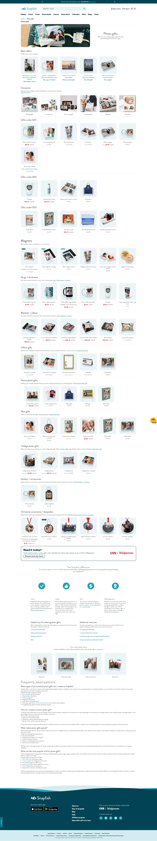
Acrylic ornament (108, 537)
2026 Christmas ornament (88, 537)
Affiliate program (78, 818)
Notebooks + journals (29, 372)
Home (23, 19)
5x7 (36, 169)
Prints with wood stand (69, 436)
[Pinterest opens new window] (111, 817)
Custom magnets (27, 761)
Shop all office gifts (82, 351)
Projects (127, 9)
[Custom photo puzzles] (32, 394)
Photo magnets (108, 142)
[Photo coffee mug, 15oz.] (49, 291)
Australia (97, 833)
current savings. (86, 607)
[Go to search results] (84, 8)
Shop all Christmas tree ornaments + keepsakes (81, 515)
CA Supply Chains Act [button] (75, 835)
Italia (70, 833)
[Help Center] (131, 9)
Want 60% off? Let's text (81, 820)
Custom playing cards (49, 142)
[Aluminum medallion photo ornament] (68, 526)
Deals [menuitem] (96, 14)
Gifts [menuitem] (84, 14)
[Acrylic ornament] (108, 526)
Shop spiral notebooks (88, 77)
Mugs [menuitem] (90, 14)
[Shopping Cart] (134, 9)
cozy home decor (86, 689)
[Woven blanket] (108, 327)
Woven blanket (108, 338)
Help (73, 815)
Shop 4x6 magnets (108, 77)
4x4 (31, 169)
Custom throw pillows (127, 338)
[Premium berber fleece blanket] (88, 327)
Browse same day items (34, 556)
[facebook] (101, 817)
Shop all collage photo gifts (94, 449)
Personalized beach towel (88, 230)
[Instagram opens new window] (106, 817)
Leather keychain (49, 504)
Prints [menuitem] (30, 14)
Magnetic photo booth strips (88, 267)
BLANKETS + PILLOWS (29, 76)
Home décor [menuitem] (65, 14)
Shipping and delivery (36, 636)
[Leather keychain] (49, 493)
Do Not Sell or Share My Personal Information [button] (111, 835)
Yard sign (87, 404)
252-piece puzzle (68, 230)
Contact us (116, 612)
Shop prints (115, 677)
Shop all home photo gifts (80, 383)
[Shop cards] (42, 664)
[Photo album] (108, 425)
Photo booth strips (69, 142)
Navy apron (88, 199)
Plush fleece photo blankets (68, 338)
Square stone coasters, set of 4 (68, 199)
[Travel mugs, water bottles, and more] (127, 291)
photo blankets (29, 764)
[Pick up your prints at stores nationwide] (101, 808)
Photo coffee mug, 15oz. (29, 142)
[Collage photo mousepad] (88, 460)
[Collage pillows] (68, 460)
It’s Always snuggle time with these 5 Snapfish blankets (94, 636)
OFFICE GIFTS (88, 76)
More (32, 640)
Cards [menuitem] (37, 14)
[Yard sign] (88, 394)
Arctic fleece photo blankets (49, 338)
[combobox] (64, 9)
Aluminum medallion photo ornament (68, 537)
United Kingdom (78, 833)
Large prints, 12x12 (88, 436)
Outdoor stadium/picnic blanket (29, 338)
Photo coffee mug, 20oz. (88, 302)
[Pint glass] (108, 291)
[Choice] (42, 586)
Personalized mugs (27, 694)
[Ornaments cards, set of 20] (29, 526)
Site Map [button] (36, 835)
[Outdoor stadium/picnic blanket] (29, 327)
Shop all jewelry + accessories (82, 482)
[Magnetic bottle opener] (127, 256)
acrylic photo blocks (41, 703)
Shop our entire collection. (38, 610)
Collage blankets (49, 471)
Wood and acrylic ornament (49, 537)
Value (81, 599)
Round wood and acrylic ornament (49, 437)
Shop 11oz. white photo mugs (49, 77)
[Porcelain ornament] (127, 526)
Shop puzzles (68, 77)
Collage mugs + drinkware (29, 471)
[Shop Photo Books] (66, 664)
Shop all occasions (26, 92)
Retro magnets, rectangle (49, 267)
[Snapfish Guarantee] (115, 586)
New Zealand (105, 833)
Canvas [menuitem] (56, 14)
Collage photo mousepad (88, 471)
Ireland (65, 833)
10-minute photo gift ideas (87, 629)
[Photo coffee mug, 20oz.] (88, 291)
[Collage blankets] (49, 460)
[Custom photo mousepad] (49, 362)
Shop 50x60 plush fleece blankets (29, 78)
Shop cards (42, 677)
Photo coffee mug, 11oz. (29, 302)
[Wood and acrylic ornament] (49, 526)
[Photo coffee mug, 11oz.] (29, 291)
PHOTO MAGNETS (108, 76)
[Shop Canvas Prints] (91, 664)
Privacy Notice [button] (50, 835)
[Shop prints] (115, 664)
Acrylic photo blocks (29, 166)
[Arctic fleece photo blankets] (49, 327)
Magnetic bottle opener (127, 267)
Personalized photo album (49, 230)
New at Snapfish (78, 809)
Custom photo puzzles (32, 404)
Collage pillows (69, 471)
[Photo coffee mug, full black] (68, 291)
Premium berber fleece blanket (88, 338)
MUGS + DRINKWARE (49, 76)
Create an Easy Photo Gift (38, 629)
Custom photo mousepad (49, 372)
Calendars (88, 372)
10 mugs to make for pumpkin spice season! (91, 640)
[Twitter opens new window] (121, 817)
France (59, 833)
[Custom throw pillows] (127, 327)
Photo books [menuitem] (46, 14)
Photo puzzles (26, 759)
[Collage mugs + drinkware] (29, 460)
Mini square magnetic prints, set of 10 (108, 268)
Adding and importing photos (38, 633)
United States (89, 833)
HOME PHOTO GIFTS (68, 76)
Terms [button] (42, 835)
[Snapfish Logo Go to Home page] (29, 8)
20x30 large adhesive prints (108, 230)
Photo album (106, 404)
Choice (33, 599)
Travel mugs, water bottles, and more (127, 303)
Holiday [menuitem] (23, 14)
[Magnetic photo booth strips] (88, 256)
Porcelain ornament (127, 537)
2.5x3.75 (27, 169)
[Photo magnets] (29, 256)
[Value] (91, 586)
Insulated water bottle (49, 199)
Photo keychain (127, 142)
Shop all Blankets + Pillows (64, 316)
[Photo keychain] (29, 493)
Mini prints (88, 142)
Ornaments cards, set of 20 (29, 537)
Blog (73, 812)
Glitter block (29, 230)
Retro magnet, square (69, 267)
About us (75, 806)
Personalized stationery (68, 372)
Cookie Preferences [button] (61, 835)
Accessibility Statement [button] (89, 835)
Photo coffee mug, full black (68, 302)
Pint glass (29, 199)
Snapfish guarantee (109, 599)
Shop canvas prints (91, 677)
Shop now (92, 2)
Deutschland (51, 833)
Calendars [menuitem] (76, 14)
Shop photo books (66, 677)
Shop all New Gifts (54, 414)
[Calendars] (88, 362)
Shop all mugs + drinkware (63, 280)
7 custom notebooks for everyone (89, 633)
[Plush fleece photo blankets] (68, 327)
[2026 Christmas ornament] (88, 526)
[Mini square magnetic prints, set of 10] (108, 256)
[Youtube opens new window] (116, 817)
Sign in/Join (117, 9)
